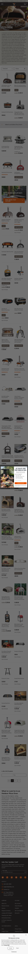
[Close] (26, 935)
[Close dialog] (26, 467)
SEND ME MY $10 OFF (20, 483)
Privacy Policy (6, 945)
